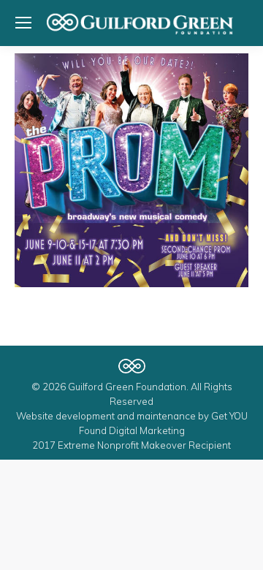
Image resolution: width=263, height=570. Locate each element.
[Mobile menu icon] (23, 22)
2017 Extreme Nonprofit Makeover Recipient (131, 445)
